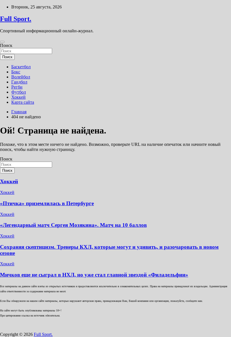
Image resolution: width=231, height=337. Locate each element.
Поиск (6, 45)
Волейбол (20, 76)
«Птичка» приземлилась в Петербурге (47, 203)
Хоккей (18, 97)
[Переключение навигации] (2, 42)
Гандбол (19, 82)
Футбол (18, 92)
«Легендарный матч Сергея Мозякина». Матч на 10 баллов (73, 225)
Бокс (15, 71)
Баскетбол (21, 66)
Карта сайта (22, 102)
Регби (17, 87)
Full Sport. (15, 18)
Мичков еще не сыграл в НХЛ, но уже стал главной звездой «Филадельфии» (94, 275)
